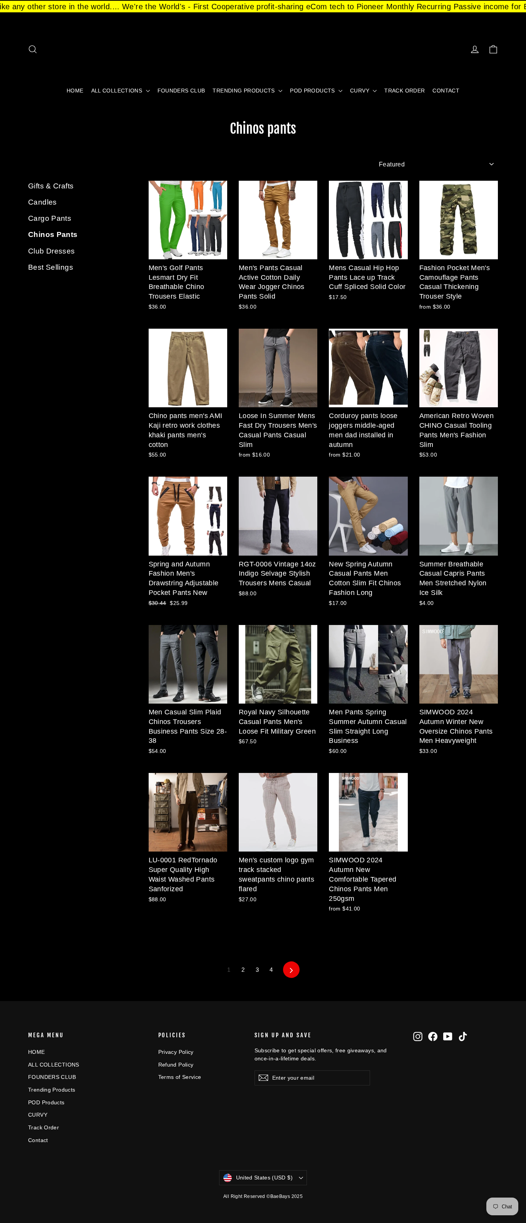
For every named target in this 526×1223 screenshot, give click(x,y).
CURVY (360, 90)
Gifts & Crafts (51, 186)
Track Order (404, 90)
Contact (445, 90)
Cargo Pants (49, 218)
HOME (75, 90)
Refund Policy (176, 1065)
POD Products (313, 90)
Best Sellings (50, 267)
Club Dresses (51, 251)
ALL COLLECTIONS (117, 90)
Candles (42, 202)
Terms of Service (179, 1077)
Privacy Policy (176, 1052)
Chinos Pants (53, 234)
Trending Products (244, 90)
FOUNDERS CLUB (181, 90)
